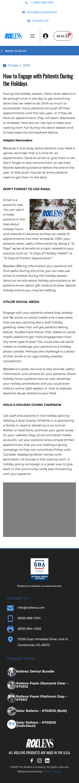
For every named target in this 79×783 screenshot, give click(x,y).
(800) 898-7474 (29, 618)
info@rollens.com (31, 607)
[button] (32, 36)
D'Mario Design (52, 771)
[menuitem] (38, 21)
